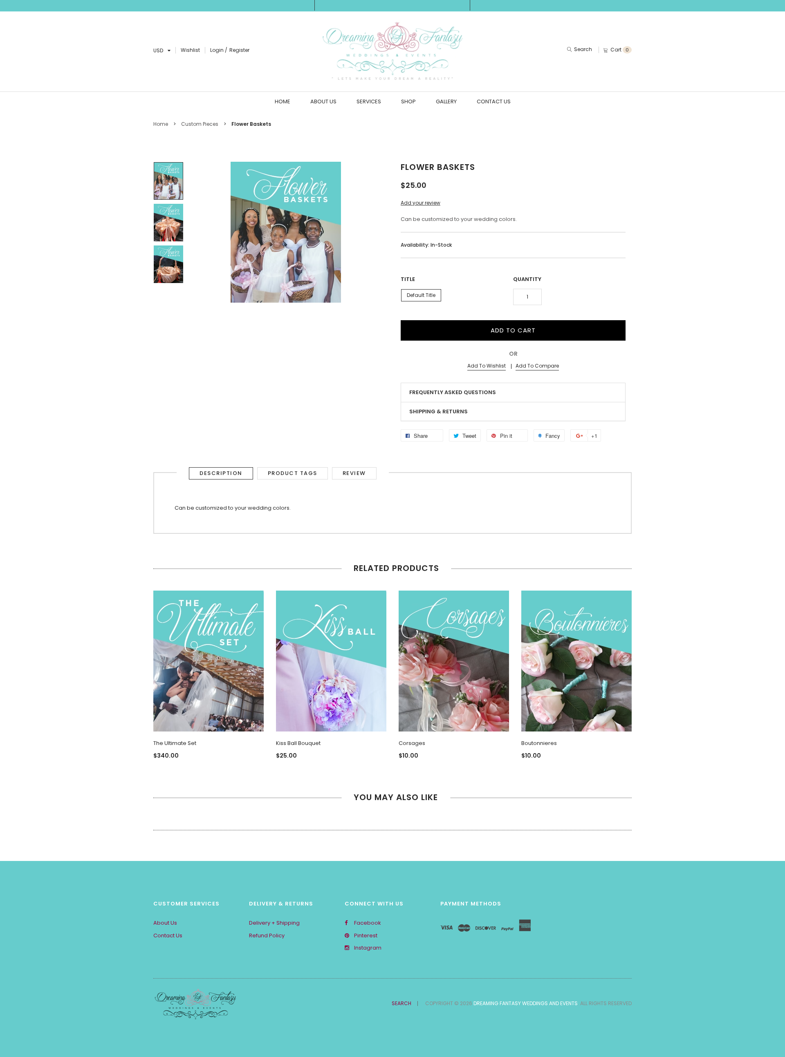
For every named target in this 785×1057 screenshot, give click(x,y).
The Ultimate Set (174, 743)
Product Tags (292, 473)
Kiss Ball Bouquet (298, 743)
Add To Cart (513, 330)
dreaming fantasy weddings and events (525, 1003)
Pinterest (365, 935)
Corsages (412, 743)
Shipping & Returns (438, 411)
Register (239, 50)
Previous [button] (161, 660)
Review (354, 473)
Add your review (420, 202)
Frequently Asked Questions (452, 392)
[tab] (513, 392)
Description (221, 473)
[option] (168, 181)
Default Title (421, 295)
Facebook (367, 923)
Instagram (367, 948)
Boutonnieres (539, 743)
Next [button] (623, 660)
